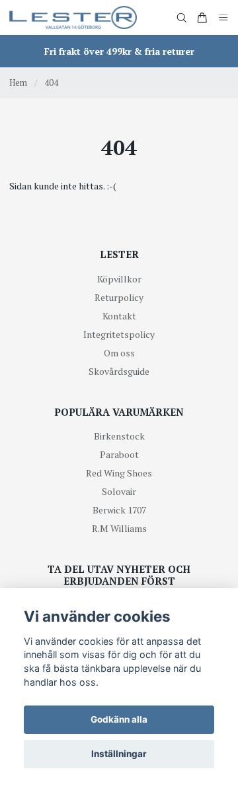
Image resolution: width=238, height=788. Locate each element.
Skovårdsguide (119, 371)
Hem (18, 82)
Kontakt (119, 316)
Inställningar (119, 753)
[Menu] (223, 17)
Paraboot (119, 454)
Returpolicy (119, 297)
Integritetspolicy (119, 334)
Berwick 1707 (119, 510)
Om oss (119, 352)
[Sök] (181, 18)
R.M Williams (119, 528)
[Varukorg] (202, 18)
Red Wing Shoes (119, 473)
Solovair (119, 491)
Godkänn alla (119, 719)
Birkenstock (119, 436)
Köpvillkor (119, 279)
